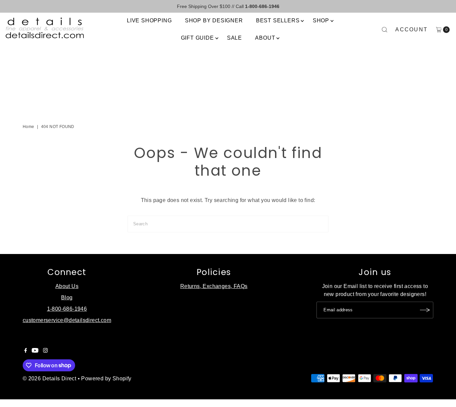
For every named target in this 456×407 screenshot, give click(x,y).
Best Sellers (278, 20)
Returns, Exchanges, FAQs (214, 286)
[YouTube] (35, 351)
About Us (66, 286)
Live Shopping (149, 20)
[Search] (385, 29)
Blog (67, 297)
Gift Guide (197, 38)
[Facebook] (25, 351)
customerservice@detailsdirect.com (67, 320)
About (265, 38)
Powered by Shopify (106, 378)
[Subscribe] (425, 310)
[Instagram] (45, 351)
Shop (321, 20)
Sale (234, 38)
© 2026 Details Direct (49, 378)
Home (28, 126)
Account (411, 29)
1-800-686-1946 (67, 309)
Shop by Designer (214, 20)
